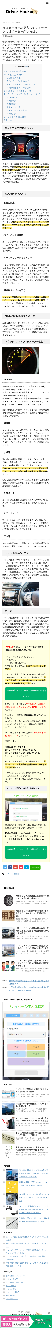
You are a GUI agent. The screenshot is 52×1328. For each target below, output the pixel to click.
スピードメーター (17, 110)
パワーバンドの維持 (18, 81)
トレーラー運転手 (13, 1292)
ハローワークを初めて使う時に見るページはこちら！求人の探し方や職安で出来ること (32, 963)
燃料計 (11, 101)
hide (26, 66)
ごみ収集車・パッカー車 (15, 1276)
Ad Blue (12, 97)
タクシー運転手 (12, 1279)
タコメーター (15, 107)
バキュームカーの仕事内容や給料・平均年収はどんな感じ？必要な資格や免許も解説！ (32, 930)
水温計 (11, 104)
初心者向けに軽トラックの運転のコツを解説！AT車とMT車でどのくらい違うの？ (34, 1197)
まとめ (8, 120)
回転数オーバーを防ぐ (19, 88)
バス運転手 (10, 1295)
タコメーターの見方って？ (17, 71)
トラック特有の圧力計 (15, 117)
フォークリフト (12, 1299)
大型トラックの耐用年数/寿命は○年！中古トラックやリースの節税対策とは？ (32, 913)
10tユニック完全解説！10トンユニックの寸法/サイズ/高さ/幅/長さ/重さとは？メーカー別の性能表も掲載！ (33, 1209)
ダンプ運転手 (11, 1286)
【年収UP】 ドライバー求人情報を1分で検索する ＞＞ (26, 693)
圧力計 (11, 114)
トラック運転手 (13, 874)
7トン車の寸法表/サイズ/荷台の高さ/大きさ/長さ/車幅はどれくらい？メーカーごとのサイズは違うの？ (33, 1173)
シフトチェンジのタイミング (22, 84)
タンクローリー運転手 (14, 1282)
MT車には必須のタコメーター (18, 91)
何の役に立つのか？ (14, 75)
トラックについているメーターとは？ (22, 94)
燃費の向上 (14, 78)
